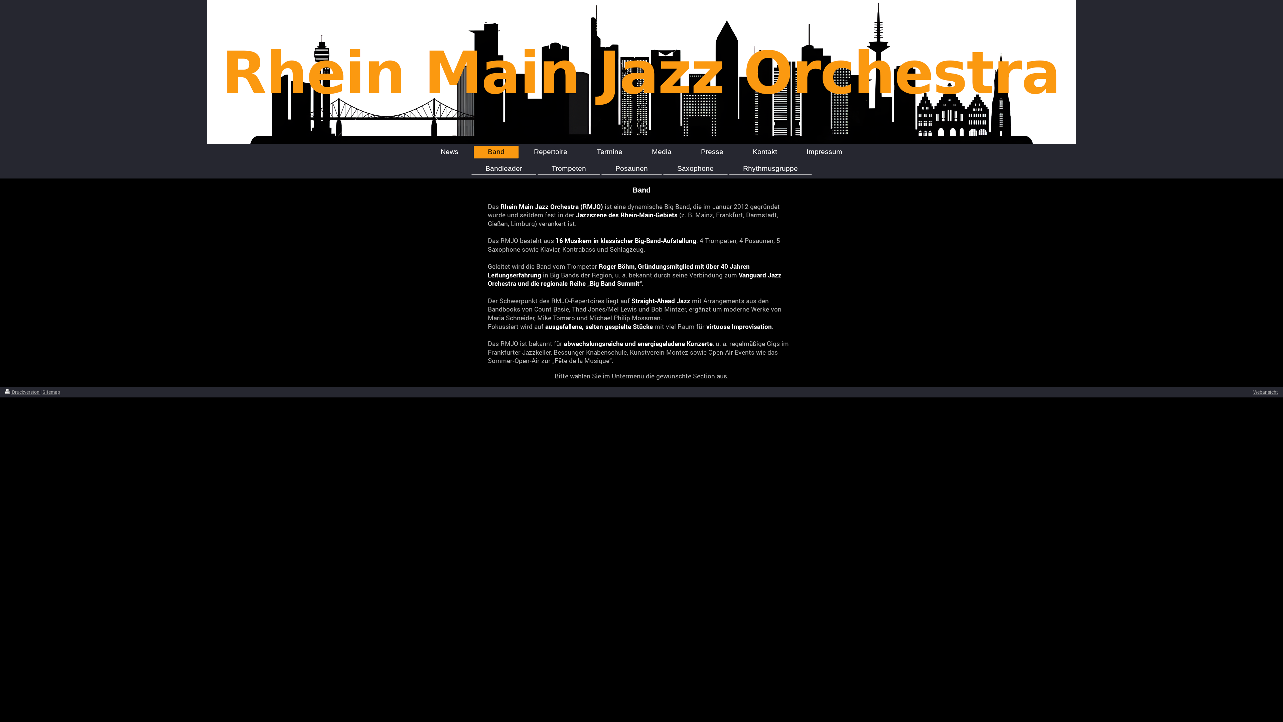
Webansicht (1265, 392)
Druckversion (25, 392)
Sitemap (51, 392)
